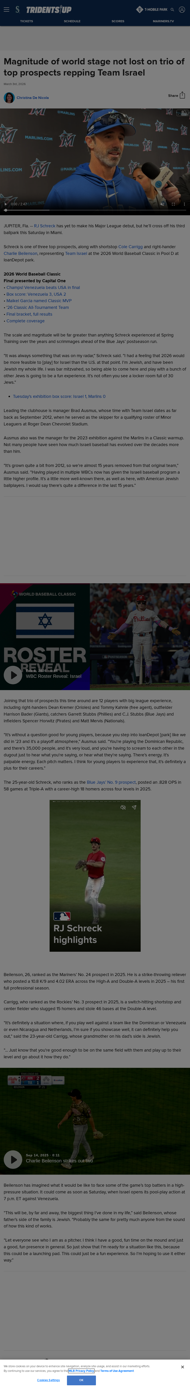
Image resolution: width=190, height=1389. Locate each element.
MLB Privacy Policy (81, 1371)
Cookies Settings (48, 1380)
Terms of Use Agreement (117, 1371)
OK (81, 1380)
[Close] (182, 1367)
